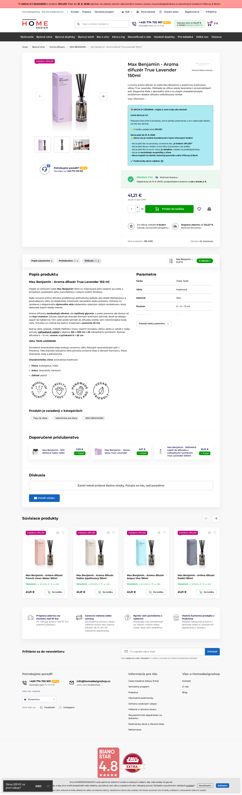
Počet (132, 209)
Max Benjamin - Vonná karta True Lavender (117, 451)
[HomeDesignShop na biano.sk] (108, 762)
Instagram (69, 707)
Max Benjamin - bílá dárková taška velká (53, 451)
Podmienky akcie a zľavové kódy (146, 724)
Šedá (185, 281)
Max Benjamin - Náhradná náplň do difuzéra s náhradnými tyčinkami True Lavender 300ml (181, 451)
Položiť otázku (46, 497)
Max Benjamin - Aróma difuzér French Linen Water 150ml (44, 577)
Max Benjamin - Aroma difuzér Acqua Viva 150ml (145, 577)
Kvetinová (181, 289)
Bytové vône (38, 47)
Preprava (86, 12)
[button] (103, 96)
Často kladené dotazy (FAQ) (143, 681)
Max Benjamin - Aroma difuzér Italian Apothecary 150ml (94, 577)
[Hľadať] (78, 24)
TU (162, 161)
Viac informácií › (137, 98)
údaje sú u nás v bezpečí (137, 658)
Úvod (24, 47)
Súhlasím (222, 785)
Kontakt (75, 12)
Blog (184, 692)
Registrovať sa (192, 12)
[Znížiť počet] (138, 211)
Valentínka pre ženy (66, 418)
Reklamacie (134, 729)
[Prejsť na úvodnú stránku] (35, 24)
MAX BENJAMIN (78, 47)
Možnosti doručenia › (191, 227)
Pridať (81, 453)
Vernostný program (104, 12)
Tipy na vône (40, 418)
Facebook (49, 707)
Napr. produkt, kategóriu (95, 24)
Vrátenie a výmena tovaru (142, 709)
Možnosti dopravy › (169, 177)
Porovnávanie (148, 12)
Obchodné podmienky (140, 698)
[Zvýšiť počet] (138, 207)
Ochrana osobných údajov (142, 703)
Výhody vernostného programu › (153, 227)
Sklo (178, 298)
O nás (185, 686)
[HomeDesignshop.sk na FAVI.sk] (132, 762)
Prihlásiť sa (211, 12)
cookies (190, 785)
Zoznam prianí (171, 12)
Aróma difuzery (57, 47)
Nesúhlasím (205, 785)
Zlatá (179, 281)
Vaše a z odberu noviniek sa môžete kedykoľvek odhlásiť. (159, 658)
